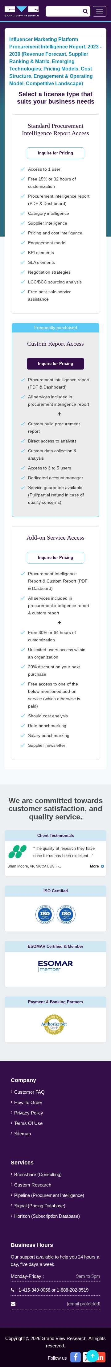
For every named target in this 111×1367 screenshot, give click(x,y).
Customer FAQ (29, 1092)
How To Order (28, 1102)
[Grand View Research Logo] (27, 11)
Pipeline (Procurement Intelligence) (49, 1195)
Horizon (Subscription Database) (47, 1216)
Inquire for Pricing (55, 153)
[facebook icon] (75, 1357)
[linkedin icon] (100, 1357)
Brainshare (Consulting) (38, 1174)
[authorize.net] (55, 1033)
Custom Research (32, 1184)
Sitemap (22, 1133)
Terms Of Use (28, 1123)
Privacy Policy (28, 1112)
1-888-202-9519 (72, 1290)
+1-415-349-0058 (33, 1290)
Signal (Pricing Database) (39, 1205)
